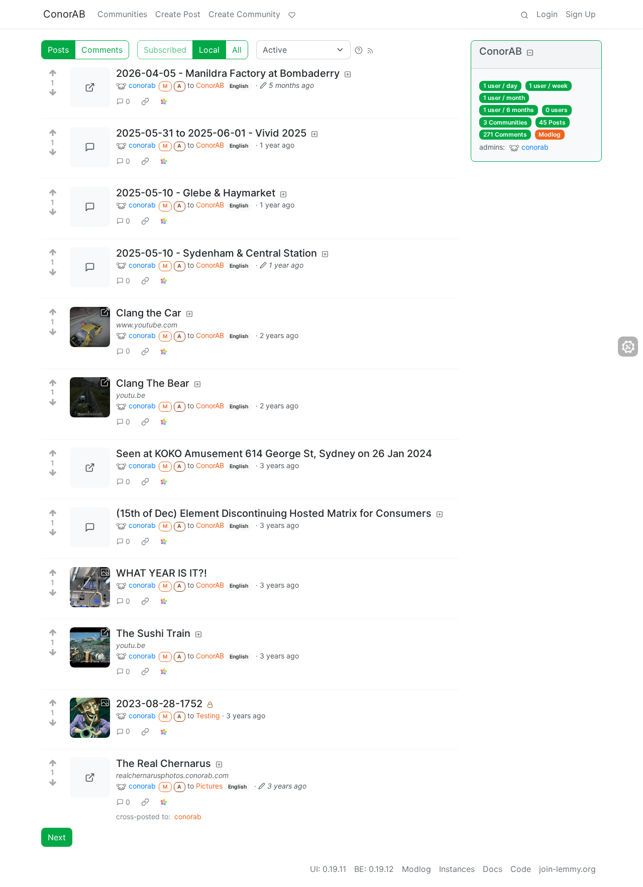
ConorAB (64, 14)
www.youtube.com (146, 324)
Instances (457, 869)
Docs (492, 869)
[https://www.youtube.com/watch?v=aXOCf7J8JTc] (90, 327)
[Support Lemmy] (291, 14)
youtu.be (130, 395)
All (237, 50)
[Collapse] (530, 52)
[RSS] (370, 50)
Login (547, 14)
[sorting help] (359, 50)
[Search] (524, 14)
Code (520, 869)
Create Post (177, 14)
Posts (58, 50)
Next (57, 837)
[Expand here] (90, 587)
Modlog (550, 134)
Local (209, 50)
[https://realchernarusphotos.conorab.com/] (90, 777)
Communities (122, 14)
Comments (102, 50)
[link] (145, 100)
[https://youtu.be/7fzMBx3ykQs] (90, 397)
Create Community (244, 14)
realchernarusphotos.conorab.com (172, 775)
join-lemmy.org (567, 869)
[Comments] (90, 147)
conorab (187, 816)
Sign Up (581, 14)
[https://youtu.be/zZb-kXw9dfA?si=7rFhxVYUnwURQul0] (90, 647)
